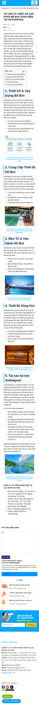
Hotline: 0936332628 (11, 701)
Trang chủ (5, 8)
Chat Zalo (7, 696)
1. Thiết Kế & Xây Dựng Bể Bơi (15, 74)
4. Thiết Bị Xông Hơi (11, 82)
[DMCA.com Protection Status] (8, 690)
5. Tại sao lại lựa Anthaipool (14, 84)
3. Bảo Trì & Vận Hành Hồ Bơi (14, 79)
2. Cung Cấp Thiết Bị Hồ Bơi (14, 77)
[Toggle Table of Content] (22, 71)
